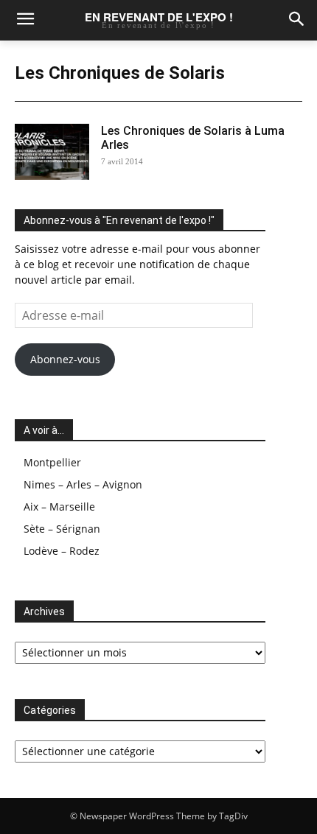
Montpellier (52, 462)
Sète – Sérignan (62, 529)
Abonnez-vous (65, 359)
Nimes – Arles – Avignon (83, 484)
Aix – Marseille (59, 507)
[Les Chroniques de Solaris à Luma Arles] (52, 152)
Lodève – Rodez (62, 551)
